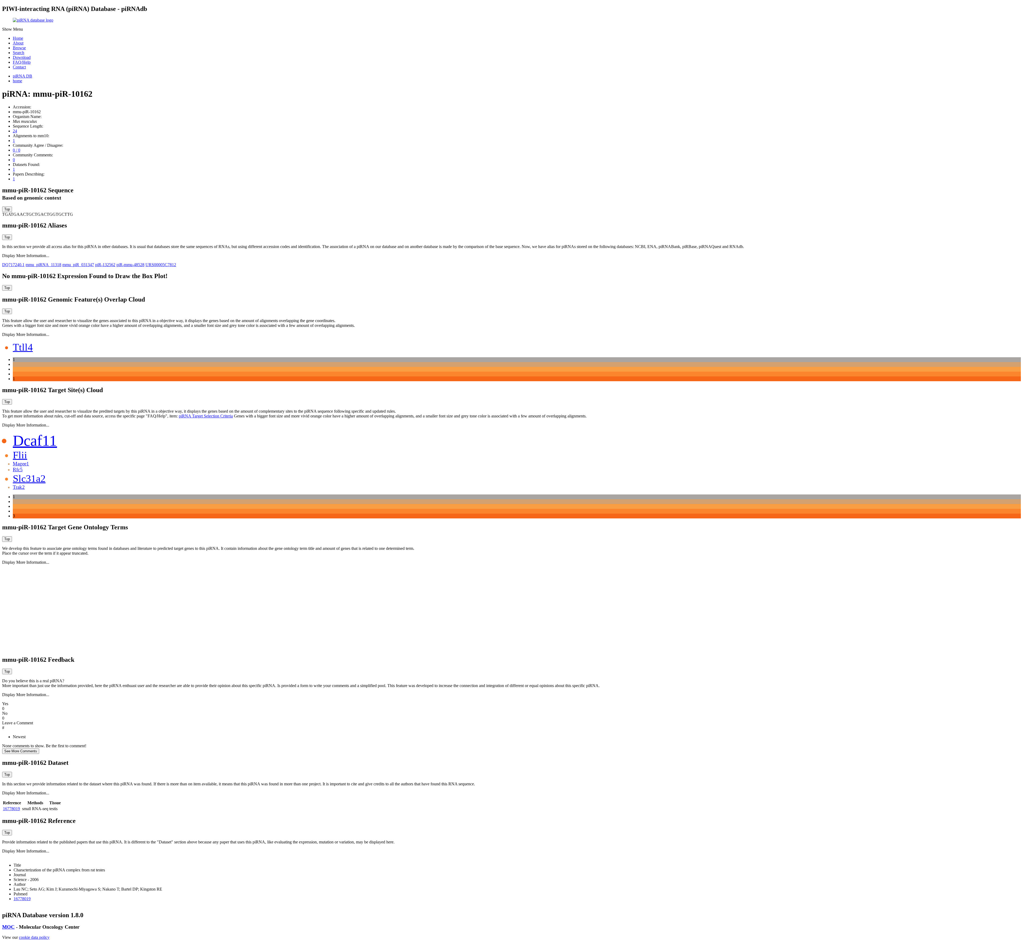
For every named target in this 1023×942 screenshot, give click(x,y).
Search (18, 52)
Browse (19, 48)
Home (18, 38)
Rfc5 (18, 469)
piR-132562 (105, 264)
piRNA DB (22, 76)
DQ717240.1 (13, 264)
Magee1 (21, 463)
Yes (5, 703)
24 (15, 131)
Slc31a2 (29, 478)
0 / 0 (16, 150)
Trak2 (19, 487)
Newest (19, 736)
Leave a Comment (17, 723)
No (4, 713)
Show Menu (12, 29)
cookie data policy (34, 937)
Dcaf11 (35, 440)
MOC (8, 927)
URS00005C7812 (160, 264)
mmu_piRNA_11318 (43, 264)
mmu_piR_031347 (78, 264)
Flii (20, 455)
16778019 (11, 808)
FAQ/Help (22, 62)
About (18, 43)
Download (22, 57)
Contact (19, 67)
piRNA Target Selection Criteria (206, 416)
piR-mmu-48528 (130, 264)
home (17, 81)
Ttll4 (23, 347)
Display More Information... (25, 255)
